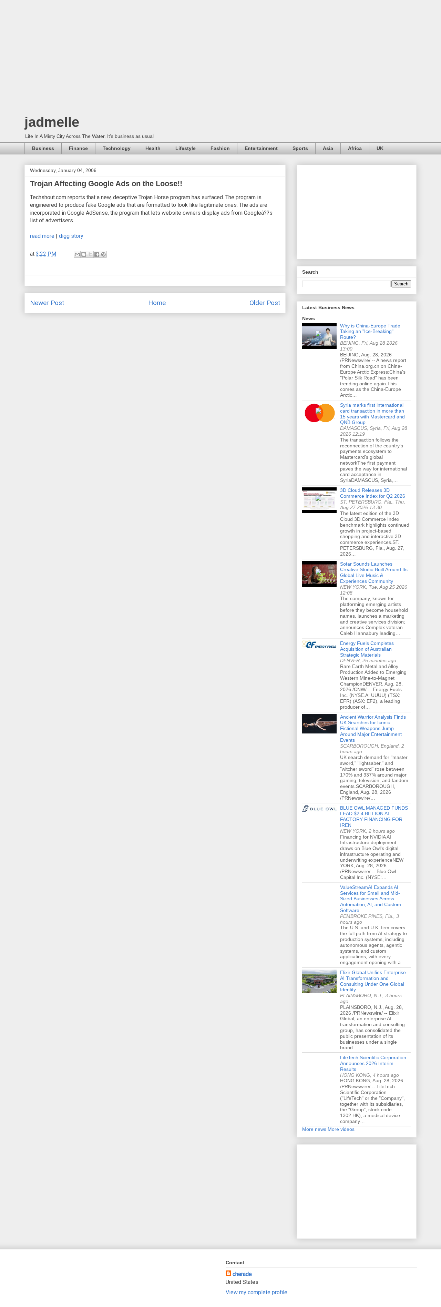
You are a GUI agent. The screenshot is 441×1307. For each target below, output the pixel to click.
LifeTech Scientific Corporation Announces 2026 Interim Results (373, 1063)
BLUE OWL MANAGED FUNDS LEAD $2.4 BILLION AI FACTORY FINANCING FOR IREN (374, 816)
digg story (71, 236)
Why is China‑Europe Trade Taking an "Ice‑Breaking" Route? (370, 331)
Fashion (220, 148)
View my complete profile (256, 1292)
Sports (300, 148)
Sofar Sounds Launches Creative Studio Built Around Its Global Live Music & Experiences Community (374, 572)
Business (43, 148)
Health (153, 148)
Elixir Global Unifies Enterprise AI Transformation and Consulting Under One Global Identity (373, 981)
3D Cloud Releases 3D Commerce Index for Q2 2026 (372, 493)
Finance (78, 148)
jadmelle (51, 122)
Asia (328, 148)
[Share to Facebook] (96, 254)
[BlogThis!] (83, 254)
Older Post (264, 303)
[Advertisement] (220, 58)
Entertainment (261, 148)
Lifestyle (185, 148)
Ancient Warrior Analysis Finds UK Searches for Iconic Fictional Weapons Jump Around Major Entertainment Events (373, 728)
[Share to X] (90, 254)
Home (157, 303)
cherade (242, 1274)
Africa (355, 148)
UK (380, 148)
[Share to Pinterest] (103, 254)
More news (314, 1129)
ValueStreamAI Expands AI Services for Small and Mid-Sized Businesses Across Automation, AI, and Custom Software (370, 898)
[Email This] (77, 254)
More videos (341, 1129)
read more (42, 236)
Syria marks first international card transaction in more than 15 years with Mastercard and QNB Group (372, 413)
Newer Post (47, 303)
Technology (117, 148)
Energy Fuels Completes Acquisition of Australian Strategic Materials (367, 649)
